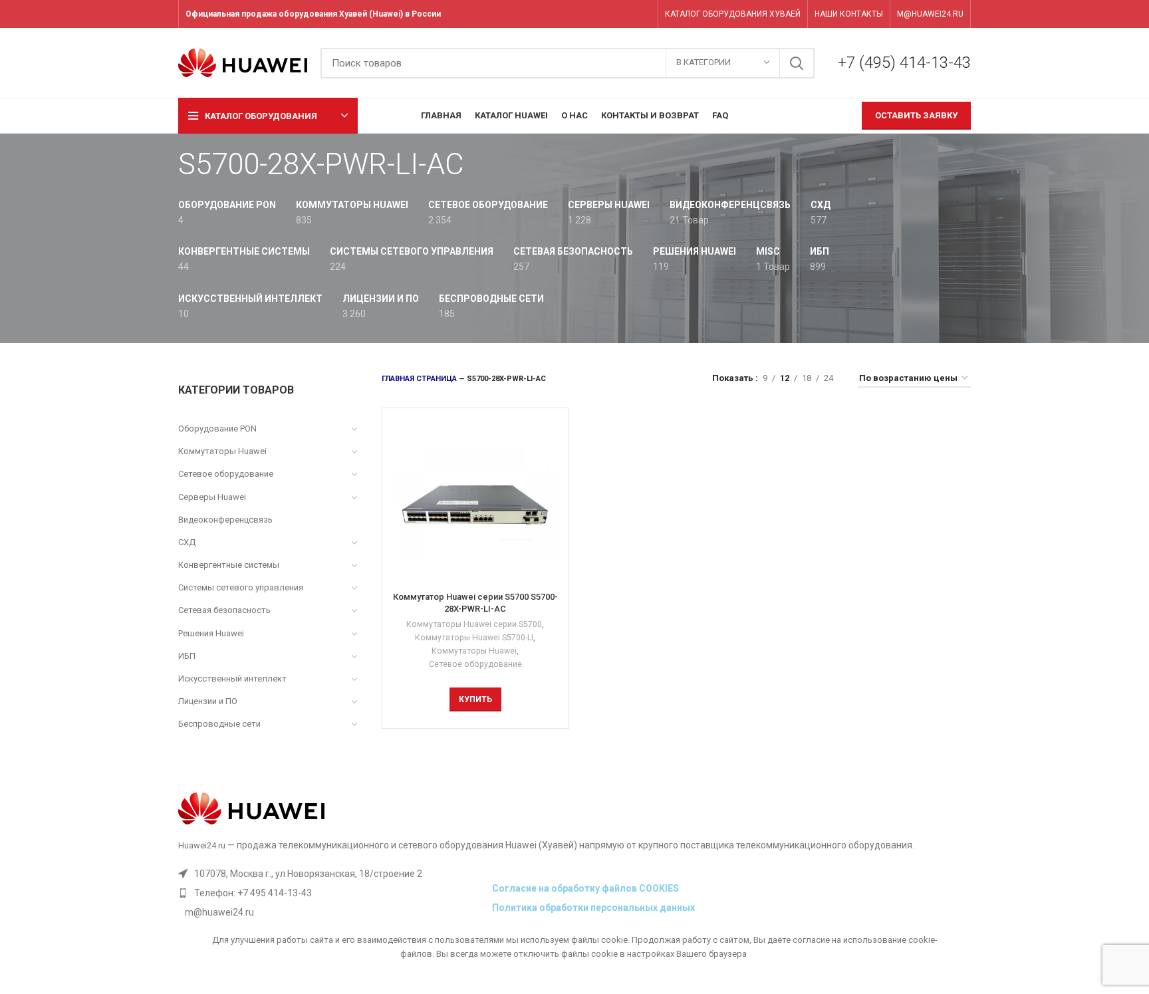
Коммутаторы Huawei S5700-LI (474, 637)
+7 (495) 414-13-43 (904, 62)
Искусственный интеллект (232, 678)
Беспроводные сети (219, 724)
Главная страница (419, 378)
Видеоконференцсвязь (225, 520)
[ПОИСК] (796, 63)
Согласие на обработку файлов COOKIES (585, 888)
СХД (186, 542)
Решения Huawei (211, 633)
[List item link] (331, 893)
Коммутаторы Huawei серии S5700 (474, 624)
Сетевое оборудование (225, 474)
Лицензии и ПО (207, 701)
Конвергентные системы (228, 565)
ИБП (186, 656)
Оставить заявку (916, 115)
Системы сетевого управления (240, 587)
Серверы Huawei (212, 497)
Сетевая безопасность (224, 610)
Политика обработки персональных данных (593, 907)
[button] (475, 699)
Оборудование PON (217, 429)
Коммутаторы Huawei (222, 451)
